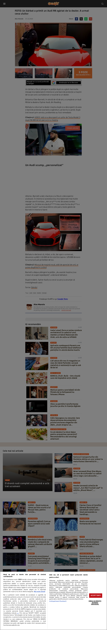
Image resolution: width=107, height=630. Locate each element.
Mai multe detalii (39, 591)
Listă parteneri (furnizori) (57, 601)
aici (18, 613)
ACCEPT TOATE (96, 595)
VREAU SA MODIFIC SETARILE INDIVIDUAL (95, 602)
